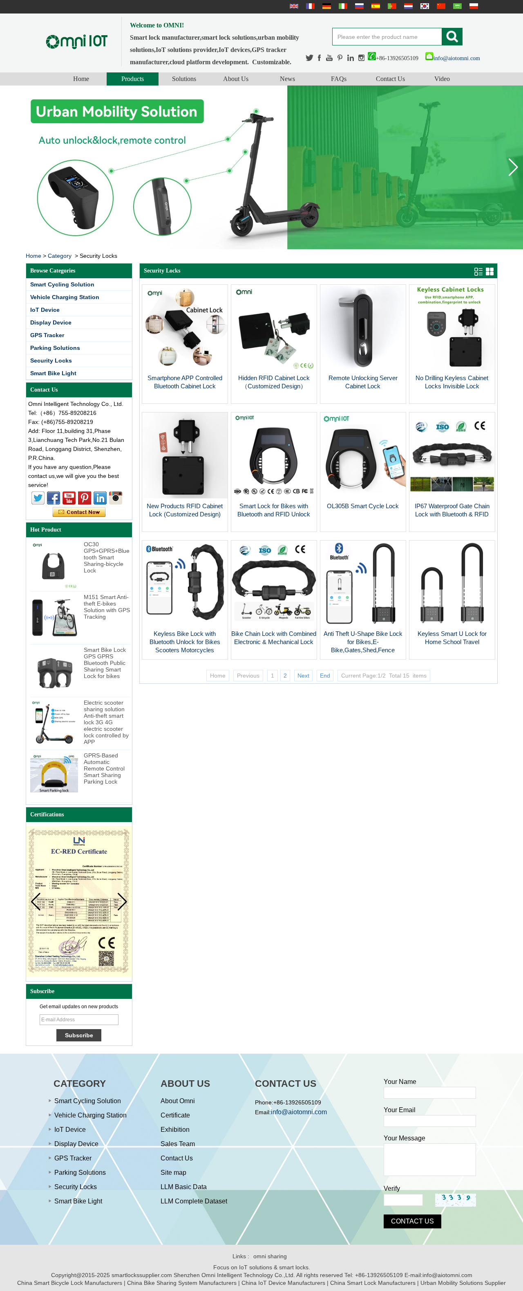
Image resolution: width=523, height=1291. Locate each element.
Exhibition (175, 1129)
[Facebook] (320, 57)
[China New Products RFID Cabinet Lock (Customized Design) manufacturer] (185, 496)
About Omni (178, 1100)
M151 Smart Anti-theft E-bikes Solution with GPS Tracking (107, 607)
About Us (235, 78)
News (287, 78)
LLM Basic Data (184, 1186)
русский (358, 6)
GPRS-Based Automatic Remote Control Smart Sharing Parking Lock (104, 768)
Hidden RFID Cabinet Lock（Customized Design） (274, 382)
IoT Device (45, 309)
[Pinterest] (340, 57)
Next (303, 675)
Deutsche (325, 6)
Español (374, 6)
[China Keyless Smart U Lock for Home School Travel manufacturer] (452, 624)
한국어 (423, 6)
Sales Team (178, 1143)
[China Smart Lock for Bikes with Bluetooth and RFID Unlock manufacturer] (274, 496)
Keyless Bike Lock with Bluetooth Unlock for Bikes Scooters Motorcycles (185, 641)
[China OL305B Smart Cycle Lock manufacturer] (363, 496)
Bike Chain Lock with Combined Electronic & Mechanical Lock (273, 637)
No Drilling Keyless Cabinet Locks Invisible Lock (452, 382)
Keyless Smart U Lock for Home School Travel (452, 637)
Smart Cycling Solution (62, 284)
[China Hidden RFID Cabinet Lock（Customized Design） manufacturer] (274, 368)
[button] (513, 167)
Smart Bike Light (53, 373)
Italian (342, 6)
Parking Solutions (55, 348)
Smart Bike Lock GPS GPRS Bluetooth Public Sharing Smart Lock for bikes (105, 663)
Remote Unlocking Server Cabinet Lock (363, 382)
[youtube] (329, 57)
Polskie (472, 6)
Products (132, 78)
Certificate (175, 1115)
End (325, 675)
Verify (392, 1188)
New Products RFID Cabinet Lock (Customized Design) (185, 510)
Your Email (400, 1109)
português (391, 6)
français (309, 6)
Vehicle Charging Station (64, 297)
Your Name (400, 1081)
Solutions (184, 78)
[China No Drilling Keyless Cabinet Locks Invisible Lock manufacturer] (452, 368)
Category (60, 255)
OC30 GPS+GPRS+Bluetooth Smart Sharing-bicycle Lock (107, 557)
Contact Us (390, 78)
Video (442, 78)
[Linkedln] (350, 57)
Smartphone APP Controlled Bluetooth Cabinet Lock (185, 382)
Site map (173, 1172)
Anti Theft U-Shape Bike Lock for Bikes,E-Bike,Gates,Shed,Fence (363, 641)
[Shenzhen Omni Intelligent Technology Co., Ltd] (77, 42)
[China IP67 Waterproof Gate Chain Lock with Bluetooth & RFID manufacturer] (452, 496)
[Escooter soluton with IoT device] (261, 167)
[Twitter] (310, 57)
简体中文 (440, 6)
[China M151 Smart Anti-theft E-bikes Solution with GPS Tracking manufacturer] (54, 618)
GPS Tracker (47, 335)
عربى (456, 6)
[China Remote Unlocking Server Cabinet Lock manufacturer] (363, 368)
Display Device (51, 322)
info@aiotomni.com (457, 58)
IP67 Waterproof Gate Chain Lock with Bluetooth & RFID (452, 510)
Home (81, 78)
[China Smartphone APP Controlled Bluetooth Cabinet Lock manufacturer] (185, 368)
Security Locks (51, 360)
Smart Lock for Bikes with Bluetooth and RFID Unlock (273, 510)
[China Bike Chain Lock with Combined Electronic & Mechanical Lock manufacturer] (274, 624)
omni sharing (270, 1256)
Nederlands (407, 6)
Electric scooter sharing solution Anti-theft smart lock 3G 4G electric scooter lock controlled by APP (106, 722)
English (293, 6)
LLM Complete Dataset (194, 1201)
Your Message (404, 1138)
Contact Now (79, 512)
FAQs (338, 78)
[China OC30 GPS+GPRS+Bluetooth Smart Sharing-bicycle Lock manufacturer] (54, 565)
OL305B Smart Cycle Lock (363, 505)
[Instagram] (361, 57)
